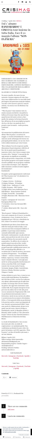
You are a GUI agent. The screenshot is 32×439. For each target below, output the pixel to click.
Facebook (20, 356)
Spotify (27, 356)
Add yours (11, 409)
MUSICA (19, 21)
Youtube (25, 2)
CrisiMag (4, 21)
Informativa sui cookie (10, 432)
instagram (21, 2)
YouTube (16, 358)
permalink (5, 395)
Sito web (4, 356)
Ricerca (29, 2)
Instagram (12, 356)
